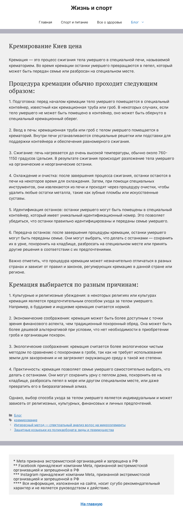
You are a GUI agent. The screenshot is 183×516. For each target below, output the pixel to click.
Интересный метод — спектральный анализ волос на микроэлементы (70, 425)
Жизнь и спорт (91, 7)
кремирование (25, 420)
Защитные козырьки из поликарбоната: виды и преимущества (64, 430)
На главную (91, 504)
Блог (135, 22)
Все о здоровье (109, 22)
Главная (45, 22)
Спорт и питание (74, 22)
